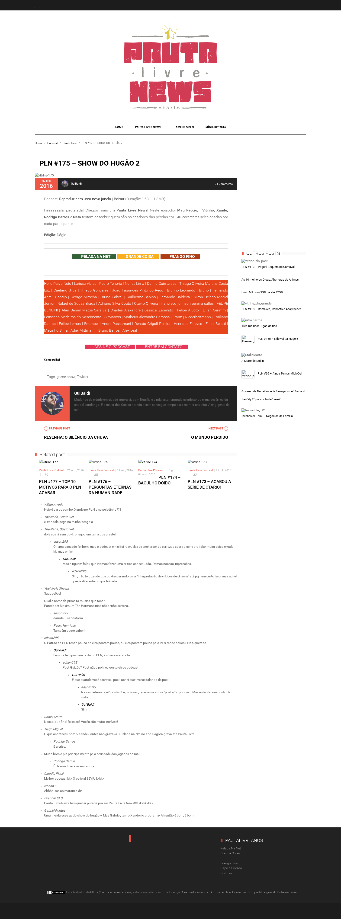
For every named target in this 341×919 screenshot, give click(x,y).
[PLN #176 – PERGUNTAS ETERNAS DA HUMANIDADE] (98, 462)
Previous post (59, 428)
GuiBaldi (76, 183)
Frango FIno (229, 863)
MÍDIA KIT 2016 (216, 127)
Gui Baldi (69, 559)
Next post (216, 428)
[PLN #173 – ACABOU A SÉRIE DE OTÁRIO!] (197, 462)
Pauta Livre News (148, 127)
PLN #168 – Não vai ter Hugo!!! (278, 338)
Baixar (119, 199)
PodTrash (227, 873)
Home (119, 127)
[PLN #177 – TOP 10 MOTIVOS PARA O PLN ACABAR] (48, 462)
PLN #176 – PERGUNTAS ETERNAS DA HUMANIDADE (110, 487)
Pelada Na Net (230, 848)
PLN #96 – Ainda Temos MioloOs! (280, 373)
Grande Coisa (230, 853)
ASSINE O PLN (185, 127)
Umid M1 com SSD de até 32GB (262, 292)
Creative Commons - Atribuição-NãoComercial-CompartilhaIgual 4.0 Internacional (239, 892)
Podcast (52, 143)
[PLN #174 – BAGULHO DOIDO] (147, 462)
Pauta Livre (70, 143)
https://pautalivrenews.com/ (110, 892)
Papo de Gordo (231, 868)
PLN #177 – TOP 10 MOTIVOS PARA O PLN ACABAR (60, 487)
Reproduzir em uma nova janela (85, 199)
